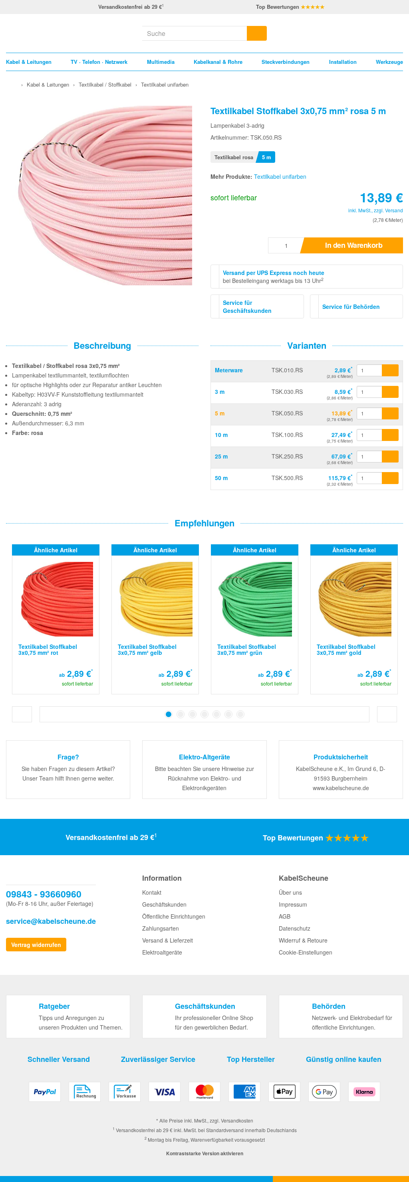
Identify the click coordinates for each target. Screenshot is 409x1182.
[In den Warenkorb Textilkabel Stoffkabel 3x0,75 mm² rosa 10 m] (390, 435)
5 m (219, 413)
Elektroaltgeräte (162, 952)
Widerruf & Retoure (303, 940)
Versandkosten (237, 1120)
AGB (284, 916)
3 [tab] (192, 714)
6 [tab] (228, 714)
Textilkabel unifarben (280, 176)
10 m (221, 435)
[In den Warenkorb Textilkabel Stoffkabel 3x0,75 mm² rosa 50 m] (390, 478)
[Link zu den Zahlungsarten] (204, 1095)
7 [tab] (240, 714)
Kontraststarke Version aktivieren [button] (204, 1153)
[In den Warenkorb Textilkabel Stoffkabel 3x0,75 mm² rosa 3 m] (390, 392)
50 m (221, 478)
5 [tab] (216, 714)
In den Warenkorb (353, 245)
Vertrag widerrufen (36, 945)
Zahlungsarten (160, 928)
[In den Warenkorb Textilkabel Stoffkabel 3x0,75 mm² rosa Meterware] (390, 370)
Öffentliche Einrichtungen (173, 916)
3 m (219, 391)
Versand (394, 210)
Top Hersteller (251, 1059)
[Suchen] (257, 33)
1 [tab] (168, 714)
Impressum (293, 904)
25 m (221, 456)
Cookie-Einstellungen (305, 952)
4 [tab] (204, 714)
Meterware (229, 370)
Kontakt (151, 892)
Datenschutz (294, 928)
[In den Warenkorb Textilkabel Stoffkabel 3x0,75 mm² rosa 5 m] (390, 413)
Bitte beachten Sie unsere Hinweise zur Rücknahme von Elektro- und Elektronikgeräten (204, 778)
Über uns (290, 892)
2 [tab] (180, 714)
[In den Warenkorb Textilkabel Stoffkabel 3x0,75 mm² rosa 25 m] (390, 457)
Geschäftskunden (164, 904)
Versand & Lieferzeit (167, 940)
